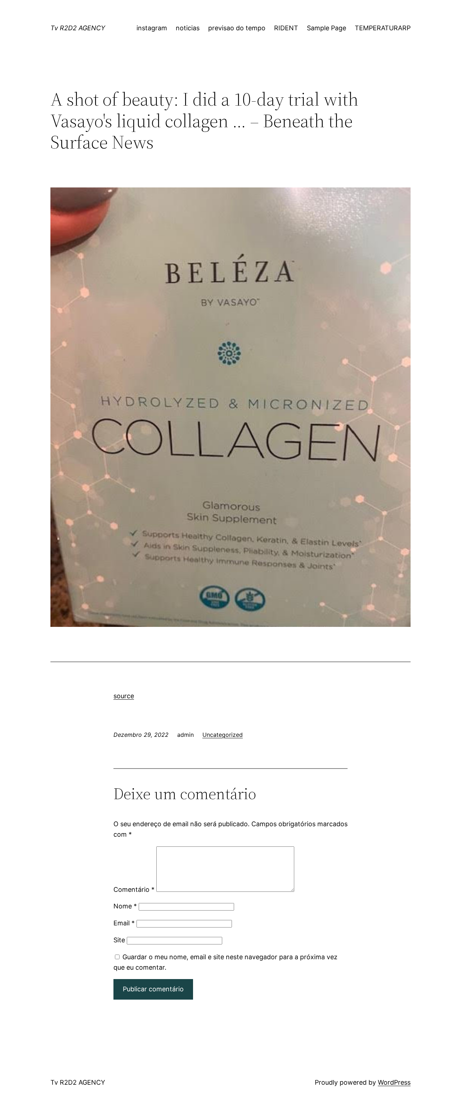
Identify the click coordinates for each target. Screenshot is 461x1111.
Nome (125, 906)
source (123, 696)
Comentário (134, 889)
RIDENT (286, 28)
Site (119, 940)
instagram (151, 28)
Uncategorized (222, 734)
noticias (188, 28)
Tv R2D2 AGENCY (77, 28)
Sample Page (326, 28)
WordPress (394, 1082)
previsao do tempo (236, 28)
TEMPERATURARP (383, 28)
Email (124, 923)
